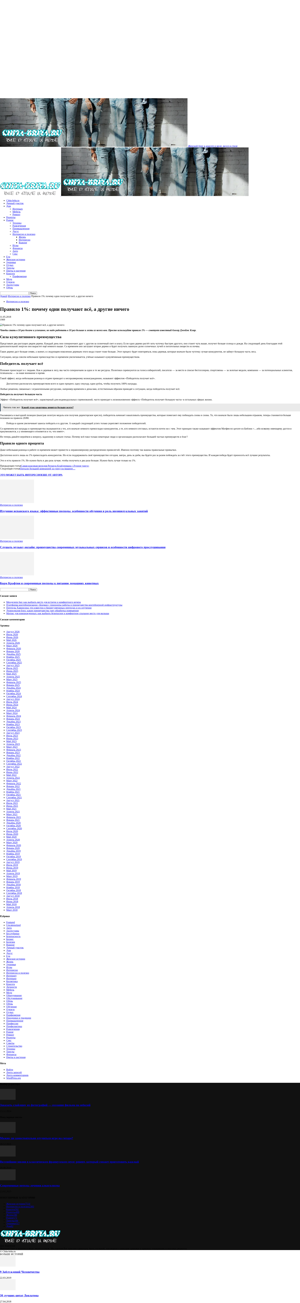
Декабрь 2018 (13, 884)
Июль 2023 (12, 735)
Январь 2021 (13, 820)
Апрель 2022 (13, 778)
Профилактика (14, 1026)
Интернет (11, 975)
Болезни (10, 942)
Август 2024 (13, 699)
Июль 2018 (12, 898)
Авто (15, 251)
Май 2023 (11, 741)
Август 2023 (13, 733)
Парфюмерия (19, 276)
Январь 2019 (13, 882)
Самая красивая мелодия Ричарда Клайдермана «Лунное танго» (55, 465)
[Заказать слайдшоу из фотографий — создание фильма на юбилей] (8, 1099)
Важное (23, 242)
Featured (10, 922)
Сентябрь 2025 (14, 662)
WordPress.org (13, 1078)
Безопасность (13, 936)
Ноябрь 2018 (13, 887)
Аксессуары (12, 284)
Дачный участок (15, 203)
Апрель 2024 (13, 710)
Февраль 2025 (13, 682)
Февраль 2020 (13, 845)
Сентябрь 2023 (14, 730)
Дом (8, 206)
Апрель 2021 (13, 811)
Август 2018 (13, 896)
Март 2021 (12, 814)
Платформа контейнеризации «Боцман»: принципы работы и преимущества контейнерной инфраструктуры (64, 605)
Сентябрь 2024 (14, 696)
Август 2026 (13, 631)
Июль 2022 (12, 769)
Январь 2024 (13, 718)
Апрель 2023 (13, 744)
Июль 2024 (12, 702)
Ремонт (16, 214)
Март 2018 (12, 910)
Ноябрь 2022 (13, 758)
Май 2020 (11, 837)
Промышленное (21, 228)
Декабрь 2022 (13, 755)
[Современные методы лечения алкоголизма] (8, 1179)
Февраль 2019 (13, 879)
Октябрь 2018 (13, 890)
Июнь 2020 (12, 834)
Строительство (14, 1046)
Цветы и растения (15, 270)
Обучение (11, 1006)
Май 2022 (11, 775)
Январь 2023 (13, 752)
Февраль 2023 (13, 749)
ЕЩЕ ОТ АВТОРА (51, 475)
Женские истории (15, 259)
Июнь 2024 (12, 704)
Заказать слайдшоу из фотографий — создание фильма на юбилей (45, 1105)
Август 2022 (13, 766)
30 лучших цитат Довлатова (19, 1295)
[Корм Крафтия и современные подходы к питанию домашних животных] (17, 574)
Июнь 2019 (12, 867)
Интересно (24, 239)
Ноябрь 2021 (13, 792)
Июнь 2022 (12, 772)
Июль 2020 (12, 831)
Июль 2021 (12, 803)
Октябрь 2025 (13, 659)
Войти (9, 1069)
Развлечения (19, 225)
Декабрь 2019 (13, 851)
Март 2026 (12, 645)
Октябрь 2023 (13, 727)
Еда (8, 256)
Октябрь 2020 (13, 825)
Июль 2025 (12, 668)
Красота (10, 273)
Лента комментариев (17, 1075)
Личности (11, 987)
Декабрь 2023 (13, 721)
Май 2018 (11, 904)
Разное (9, 220)
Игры (15, 245)
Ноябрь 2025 (13, 657)
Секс (15, 254)
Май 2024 (11, 707)
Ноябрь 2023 (13, 724)
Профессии (12, 1023)
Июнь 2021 (12, 806)
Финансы (17, 248)
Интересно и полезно (23, 234)
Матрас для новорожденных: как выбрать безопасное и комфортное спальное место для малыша (57, 613)
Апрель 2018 (13, 907)
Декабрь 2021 (13, 789)
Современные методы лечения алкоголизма (30, 1185)
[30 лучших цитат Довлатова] (8, 1289)
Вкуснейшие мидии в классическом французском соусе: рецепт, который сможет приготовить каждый (69, 1161)
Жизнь (22, 237)
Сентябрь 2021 (14, 797)
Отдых (9, 265)
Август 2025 (13, 665)
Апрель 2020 (13, 839)
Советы (10, 1043)
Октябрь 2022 (13, 761)
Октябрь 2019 (13, 856)
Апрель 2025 (13, 676)
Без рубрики (12, 933)
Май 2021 (11, 808)
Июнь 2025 (12, 671)
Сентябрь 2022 (14, 763)
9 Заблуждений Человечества (20, 1271)
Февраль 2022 (13, 783)
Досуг (15, 231)
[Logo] (30, 195)
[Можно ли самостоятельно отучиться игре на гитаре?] (8, 1132)
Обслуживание (14, 998)
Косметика (12, 981)
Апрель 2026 (13, 643)
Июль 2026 (12, 634)
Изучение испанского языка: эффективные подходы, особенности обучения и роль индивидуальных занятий (74, 511)
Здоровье (11, 262)
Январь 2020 (13, 848)
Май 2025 (11, 674)
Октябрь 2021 (13, 794)
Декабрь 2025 (13, 654)
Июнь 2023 (12, 738)
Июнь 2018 (12, 901)
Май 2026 (11, 640)
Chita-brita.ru (12, 200)
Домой (3, 296)
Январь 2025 (13, 685)
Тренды (10, 268)
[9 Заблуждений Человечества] (8, 1265)
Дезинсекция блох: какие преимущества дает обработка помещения (42, 610)
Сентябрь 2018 (14, 893)
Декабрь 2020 (13, 823)
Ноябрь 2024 (13, 690)
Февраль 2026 (13, 648)
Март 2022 (12, 780)
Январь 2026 (13, 651)
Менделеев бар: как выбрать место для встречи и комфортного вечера (43, 602)
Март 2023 (12, 747)
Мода (9, 279)
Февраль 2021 (13, 817)
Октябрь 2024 (13, 693)
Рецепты (10, 217)
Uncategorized (13, 925)
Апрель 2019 (13, 873)
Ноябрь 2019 (13, 853)
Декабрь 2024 (13, 688)
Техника (16, 223)
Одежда (10, 282)
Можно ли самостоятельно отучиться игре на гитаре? (36, 1138)
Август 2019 (13, 862)
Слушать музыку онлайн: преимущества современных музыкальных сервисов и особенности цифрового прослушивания (82, 547)
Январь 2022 (13, 786)
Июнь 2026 (12, 637)
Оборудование (14, 995)
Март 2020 (12, 842)
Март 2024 (12, 713)
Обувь (9, 287)
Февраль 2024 (13, 716)
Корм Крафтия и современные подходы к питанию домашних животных (49, 583)
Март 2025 (12, 679)
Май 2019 (11, 870)
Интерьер (17, 209)
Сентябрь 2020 (14, 828)
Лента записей (14, 1072)
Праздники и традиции (18, 1018)
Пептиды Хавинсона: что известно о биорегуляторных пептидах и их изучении (49, 607)
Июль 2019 (12, 865)
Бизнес (10, 939)
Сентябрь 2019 (14, 859)
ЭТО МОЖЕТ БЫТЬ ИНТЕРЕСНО (20, 475)
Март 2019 (12, 876)
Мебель (16, 211)
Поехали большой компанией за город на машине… (47, 468)
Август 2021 (13, 800)
